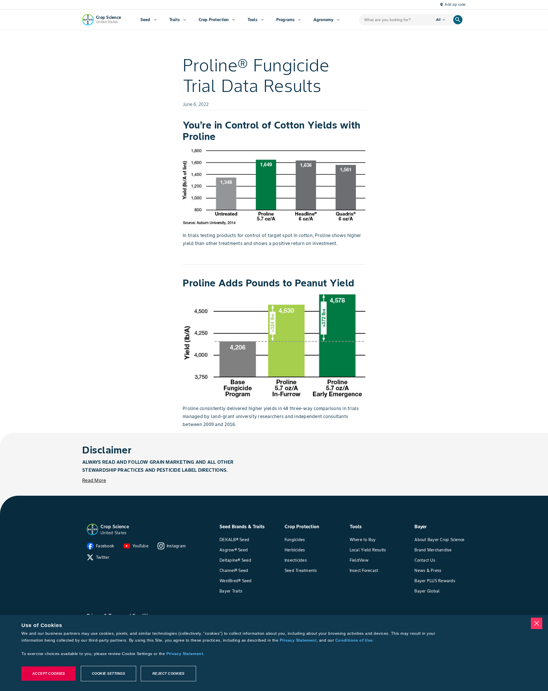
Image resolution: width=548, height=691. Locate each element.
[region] (274, 653)
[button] (92, 529)
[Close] (536, 623)
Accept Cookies (48, 674)
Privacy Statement (298, 640)
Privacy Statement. (185, 653)
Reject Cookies (168, 674)
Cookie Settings (108, 674)
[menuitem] (148, 19)
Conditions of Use (353, 640)
